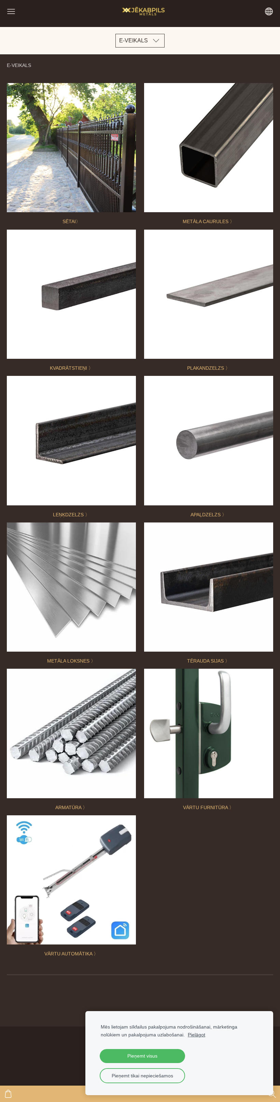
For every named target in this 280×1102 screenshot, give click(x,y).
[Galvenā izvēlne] (11, 11)
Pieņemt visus (142, 1056)
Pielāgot (196, 1034)
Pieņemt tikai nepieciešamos (142, 1075)
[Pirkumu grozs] (8, 1094)
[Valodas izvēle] (269, 11)
